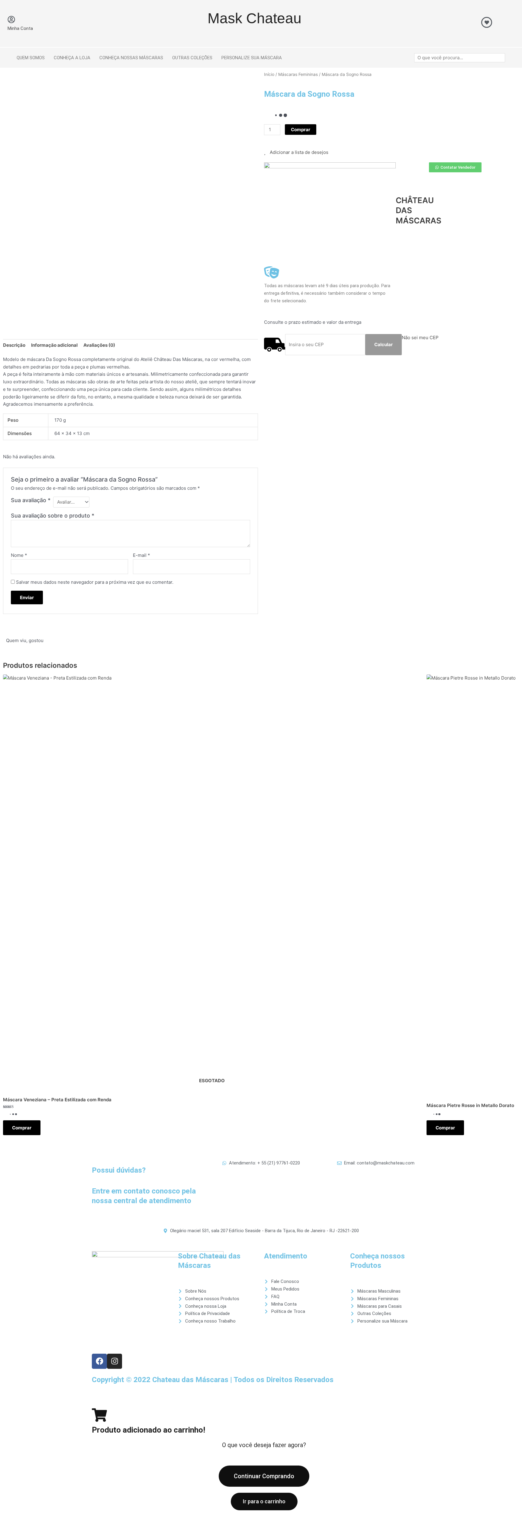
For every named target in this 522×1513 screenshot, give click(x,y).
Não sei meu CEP (420, 337)
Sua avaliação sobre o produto (52, 515)
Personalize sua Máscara (251, 57)
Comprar (21, 1128)
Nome (19, 555)
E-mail (141, 555)
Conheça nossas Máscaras (131, 57)
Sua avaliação (30, 500)
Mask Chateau (254, 18)
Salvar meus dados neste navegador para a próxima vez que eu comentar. (94, 582)
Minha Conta (20, 28)
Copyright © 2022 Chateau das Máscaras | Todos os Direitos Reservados (213, 1379)
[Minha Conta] (11, 19)
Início (269, 74)
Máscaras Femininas (298, 74)
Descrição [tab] (14, 345)
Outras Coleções (192, 57)
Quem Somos (31, 57)
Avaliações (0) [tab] (99, 345)
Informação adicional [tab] (54, 345)
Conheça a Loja (72, 57)
